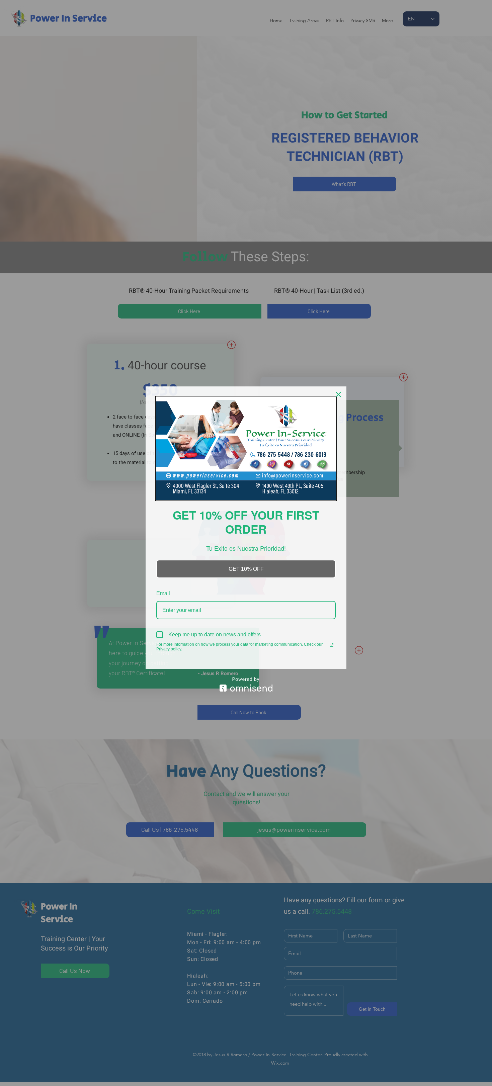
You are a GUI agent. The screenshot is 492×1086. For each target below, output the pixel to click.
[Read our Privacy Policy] (332, 645)
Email (163, 593)
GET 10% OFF (246, 569)
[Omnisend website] (246, 684)
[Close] (338, 394)
